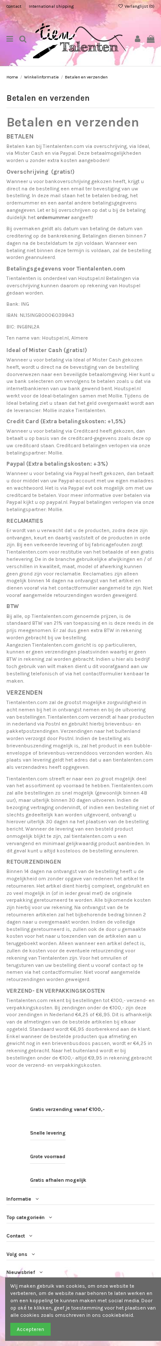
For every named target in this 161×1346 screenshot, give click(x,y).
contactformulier (77, 588)
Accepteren (30, 1329)
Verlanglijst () (139, 6)
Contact (14, 6)
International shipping (51, 6)
